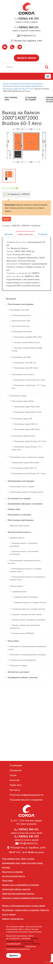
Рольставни (13, 641)
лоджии (30, 858)
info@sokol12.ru (28, 35)
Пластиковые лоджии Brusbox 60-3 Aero (29, 473)
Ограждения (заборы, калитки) (23, 677)
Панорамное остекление (19, 514)
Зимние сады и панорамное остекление (20, 884)
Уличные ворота (16, 586)
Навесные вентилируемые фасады (18, 893)
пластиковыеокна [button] (10, 98)
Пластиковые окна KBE (21, 357)
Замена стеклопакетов (12, 918)
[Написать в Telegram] (19, 47)
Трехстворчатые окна (21, 326)
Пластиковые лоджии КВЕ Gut (24, 468)
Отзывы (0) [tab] (42, 234)
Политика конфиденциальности (26, 794)
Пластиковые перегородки (21, 520)
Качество (15, 780)
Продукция (15, 84)
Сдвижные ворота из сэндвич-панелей (30, 602)
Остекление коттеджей (19, 498)
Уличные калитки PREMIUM (23, 633)
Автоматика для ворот (19, 672)
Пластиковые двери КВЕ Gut (25, 424)
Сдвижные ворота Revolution (26, 597)
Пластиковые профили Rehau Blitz (28, 337)
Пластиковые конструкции (31, 84)
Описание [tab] (8, 234)
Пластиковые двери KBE (22, 418)
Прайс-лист (16, 785)
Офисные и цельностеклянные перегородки (22, 897)
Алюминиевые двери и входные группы (26, 492)
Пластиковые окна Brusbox (23, 374)
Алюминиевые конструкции (21, 481)
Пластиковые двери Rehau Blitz (27, 406)
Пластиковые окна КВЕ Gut (25, 362)
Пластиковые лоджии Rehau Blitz (25, 462)
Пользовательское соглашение (26, 799)
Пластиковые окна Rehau (22, 331)
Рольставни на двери (18, 665)
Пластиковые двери (11, 86)
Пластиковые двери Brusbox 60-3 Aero (18, 89)
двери (23, 858)
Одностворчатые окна (21, 315)
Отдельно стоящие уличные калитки (27, 614)
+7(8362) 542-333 (28, 18)
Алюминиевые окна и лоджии (22, 486)
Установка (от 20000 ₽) (18, 194)
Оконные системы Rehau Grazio (27, 342)
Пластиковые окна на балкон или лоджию (27, 457)
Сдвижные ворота (19, 591)
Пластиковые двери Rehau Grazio (28, 412)
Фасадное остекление (12, 871)
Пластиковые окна (10, 858)
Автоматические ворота (19, 532)
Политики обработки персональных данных (22, 939)
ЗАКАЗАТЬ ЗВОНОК (26, 58)
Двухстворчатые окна (21, 320)
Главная (6, 84)
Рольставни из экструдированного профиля (28, 654)
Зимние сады (14, 509)
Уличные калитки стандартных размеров (28, 619)
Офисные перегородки (19, 525)
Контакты (15, 789)
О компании (16, 765)
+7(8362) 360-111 (28, 27)
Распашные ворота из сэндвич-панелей (28, 609)
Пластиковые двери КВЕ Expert (27, 429)
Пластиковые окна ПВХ (19, 310)
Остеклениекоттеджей (30, 98)
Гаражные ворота (17, 537)
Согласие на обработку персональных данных (23, 945)
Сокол (38, 820)
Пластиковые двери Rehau (23, 401)
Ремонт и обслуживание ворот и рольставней (23, 905)
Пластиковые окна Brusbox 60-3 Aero (29, 380)
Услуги (13, 775)
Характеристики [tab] (25, 234)
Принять (13, 955)
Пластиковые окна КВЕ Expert (26, 368)
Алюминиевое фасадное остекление (25, 503)
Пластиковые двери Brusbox (31, 86)
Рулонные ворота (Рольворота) (23, 660)
